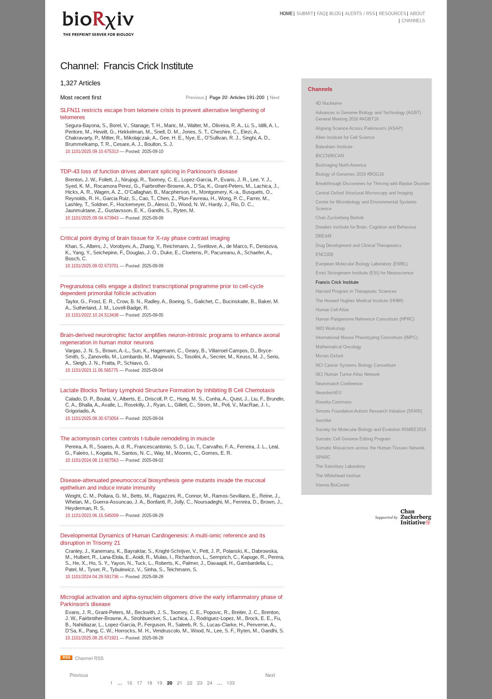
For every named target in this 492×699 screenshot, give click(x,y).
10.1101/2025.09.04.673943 (91, 218)
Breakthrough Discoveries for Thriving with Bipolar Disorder (373, 183)
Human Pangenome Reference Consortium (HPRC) (365, 319)
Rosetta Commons (334, 402)
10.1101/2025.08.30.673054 (91, 418)
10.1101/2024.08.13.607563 (91, 460)
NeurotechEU (328, 392)
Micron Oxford (329, 355)
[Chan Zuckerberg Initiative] (402, 521)
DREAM (323, 236)
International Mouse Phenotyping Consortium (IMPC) (367, 337)
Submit (305, 13)
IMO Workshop (330, 328)
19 (159, 682)
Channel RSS (89, 658)
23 (199, 682)
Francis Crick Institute (337, 282)
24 (210, 682)
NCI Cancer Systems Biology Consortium (356, 365)
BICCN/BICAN (330, 155)
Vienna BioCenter (332, 485)
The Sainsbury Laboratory (340, 466)
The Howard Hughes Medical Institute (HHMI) (359, 300)
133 (231, 682)
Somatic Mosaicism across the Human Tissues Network (370, 447)
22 (189, 682)
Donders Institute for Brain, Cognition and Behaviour (366, 227)
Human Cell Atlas (332, 309)
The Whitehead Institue (338, 475)
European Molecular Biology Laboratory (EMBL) (362, 263)
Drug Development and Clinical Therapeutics (359, 245)
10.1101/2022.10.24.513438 (91, 315)
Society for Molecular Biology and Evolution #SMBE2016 (371, 429)
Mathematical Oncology (338, 346)
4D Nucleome (329, 103)
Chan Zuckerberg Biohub (339, 217)
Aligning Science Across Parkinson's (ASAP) (359, 128)
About (417, 13)
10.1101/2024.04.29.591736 (91, 576)
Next (275, 97)
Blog (335, 13)
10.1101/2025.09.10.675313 (91, 151)
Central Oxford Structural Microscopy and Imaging (364, 192)
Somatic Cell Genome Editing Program (353, 438)
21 (179, 682)
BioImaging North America (341, 165)
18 (149, 682)
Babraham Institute (334, 146)
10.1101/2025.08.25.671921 (91, 637)
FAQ (321, 13)
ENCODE (325, 254)
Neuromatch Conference (339, 383)
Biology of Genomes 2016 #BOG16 (350, 174)
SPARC (323, 457)
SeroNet (323, 420)
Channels (413, 20)
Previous (194, 97)
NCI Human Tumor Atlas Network (348, 374)
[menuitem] (286, 13)
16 (129, 682)
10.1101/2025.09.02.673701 (91, 265)
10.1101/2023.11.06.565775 (91, 370)
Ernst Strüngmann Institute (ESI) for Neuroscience (364, 272)
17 (139, 682)
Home (286, 13)
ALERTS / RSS (360, 13)
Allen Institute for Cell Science (345, 137)
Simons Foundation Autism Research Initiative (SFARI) (369, 411)
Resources (392, 13)
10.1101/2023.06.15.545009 (91, 515)
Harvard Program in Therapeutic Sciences (356, 291)
